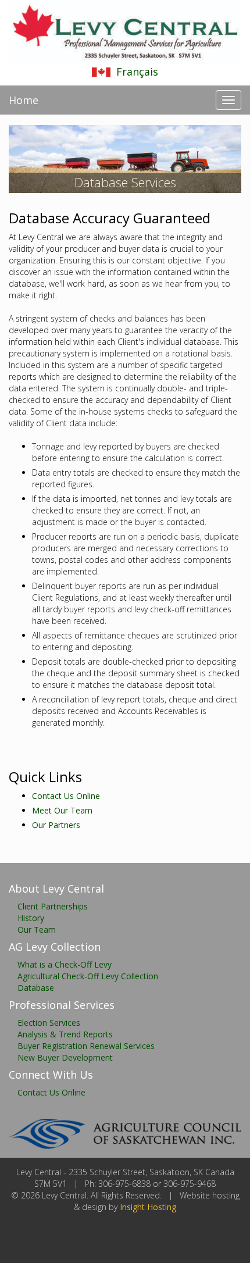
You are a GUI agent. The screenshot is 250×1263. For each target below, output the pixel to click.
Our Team (36, 929)
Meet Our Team (62, 810)
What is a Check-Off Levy (64, 964)
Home (23, 100)
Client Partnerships (52, 906)
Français (137, 72)
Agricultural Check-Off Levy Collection (87, 976)
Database (35, 987)
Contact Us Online (66, 795)
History (30, 917)
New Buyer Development (65, 1057)
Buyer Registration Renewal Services (86, 1045)
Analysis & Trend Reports (65, 1034)
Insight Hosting (148, 1206)
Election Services (48, 1022)
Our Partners (56, 824)
